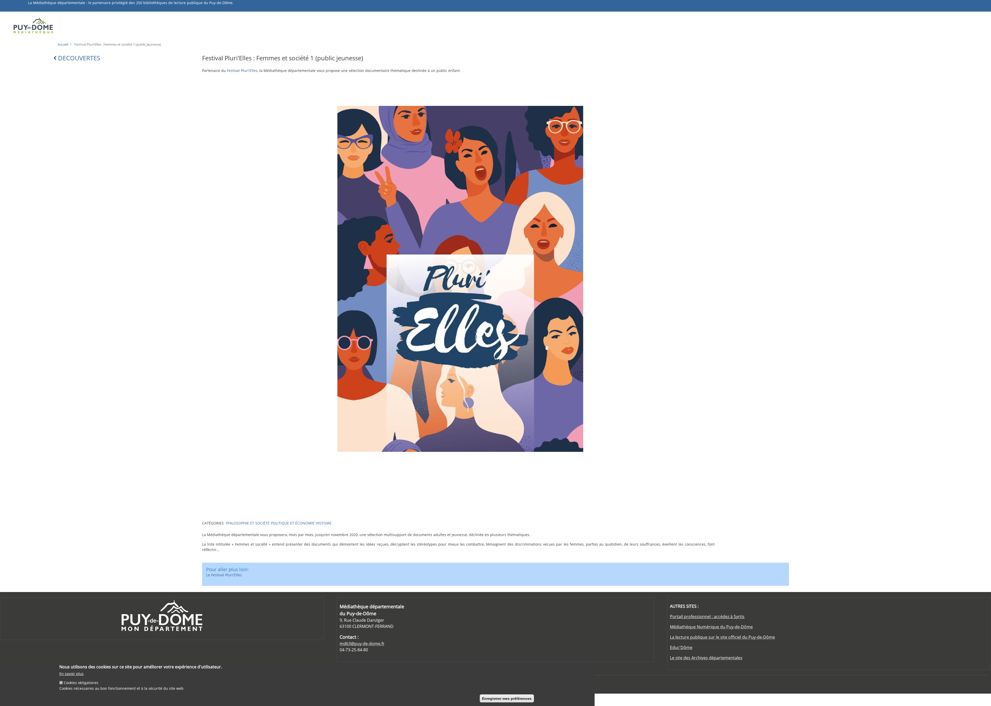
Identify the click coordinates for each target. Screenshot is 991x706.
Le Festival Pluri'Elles (224, 574)
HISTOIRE (324, 523)
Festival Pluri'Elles (242, 70)
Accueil (63, 44)
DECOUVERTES (78, 58)
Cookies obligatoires (81, 682)
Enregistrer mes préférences (507, 698)
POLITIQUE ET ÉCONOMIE (293, 523)
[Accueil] (130, 25)
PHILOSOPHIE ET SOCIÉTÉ (248, 523)
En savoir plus (71, 673)
